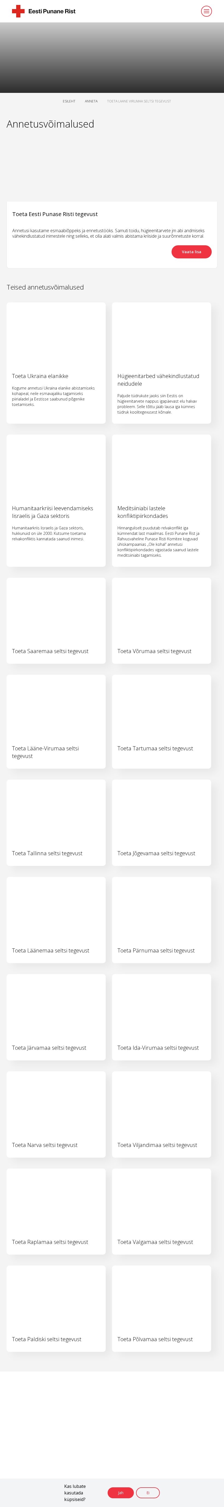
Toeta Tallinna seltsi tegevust (47, 853)
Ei (147, 1492)
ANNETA (91, 101)
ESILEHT (69, 101)
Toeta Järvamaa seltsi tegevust (49, 1047)
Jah (120, 1492)
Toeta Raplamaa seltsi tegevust (50, 1242)
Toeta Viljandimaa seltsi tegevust (157, 1145)
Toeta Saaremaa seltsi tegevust (50, 651)
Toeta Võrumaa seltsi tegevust (154, 651)
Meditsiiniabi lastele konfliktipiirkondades (142, 512)
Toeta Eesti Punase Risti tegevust (55, 214)
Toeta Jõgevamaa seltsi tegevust (156, 853)
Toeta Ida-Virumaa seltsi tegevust (158, 1047)
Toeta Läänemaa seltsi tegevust (50, 950)
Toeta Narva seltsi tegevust (45, 1145)
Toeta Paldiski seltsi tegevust (46, 1339)
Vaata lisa (191, 251)
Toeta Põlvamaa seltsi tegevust (155, 1339)
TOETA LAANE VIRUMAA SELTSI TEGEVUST (139, 101)
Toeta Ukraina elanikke (40, 376)
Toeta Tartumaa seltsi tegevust (155, 748)
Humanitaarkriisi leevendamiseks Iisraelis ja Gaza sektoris (52, 512)
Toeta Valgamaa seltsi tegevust (155, 1242)
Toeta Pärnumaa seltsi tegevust (156, 950)
